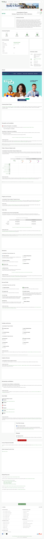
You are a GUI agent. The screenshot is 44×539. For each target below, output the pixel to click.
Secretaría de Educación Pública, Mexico (28, 127)
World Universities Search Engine (30, 478)
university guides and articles (8, 480)
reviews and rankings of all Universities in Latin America (14, 487)
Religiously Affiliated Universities (27, 526)
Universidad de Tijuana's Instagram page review (8, 409)
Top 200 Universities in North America (7, 512)
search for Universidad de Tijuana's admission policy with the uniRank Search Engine (22, 272)
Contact (18, 536)
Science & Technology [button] (6, 171)
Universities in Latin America (6, 523)
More (22, 1)
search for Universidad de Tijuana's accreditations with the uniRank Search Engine (22, 137)
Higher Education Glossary (26, 527)
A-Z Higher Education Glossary (21, 489)
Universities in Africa (5, 526)
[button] (14, 160)
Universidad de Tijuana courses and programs (16, 200)
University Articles (25, 522)
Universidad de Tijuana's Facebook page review (8, 401)
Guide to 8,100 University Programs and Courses (10, 481)
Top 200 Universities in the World (6, 511)
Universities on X (25, 512)
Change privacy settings (29, 536)
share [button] (40, 14)
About (13, 536)
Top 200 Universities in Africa (6, 516)
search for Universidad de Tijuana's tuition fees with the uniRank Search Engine (22, 227)
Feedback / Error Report (22, 504)
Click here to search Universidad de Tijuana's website (9, 106)
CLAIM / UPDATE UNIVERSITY (22, 440)
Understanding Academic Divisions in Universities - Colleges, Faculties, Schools (18, 365)
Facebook (4, 533)
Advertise (21, 536)
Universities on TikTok (25, 516)
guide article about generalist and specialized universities (27, 178)
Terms (23, 536)
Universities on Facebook (26, 511)
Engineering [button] (7, 173)
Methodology (15, 536)
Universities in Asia (5, 527)
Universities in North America (6, 522)
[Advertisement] (8, 22)
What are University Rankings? (8, 483)
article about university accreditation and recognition (21, 141)
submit (23, 437)
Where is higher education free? (8, 482)
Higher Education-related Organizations (27, 523)
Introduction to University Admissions (16, 276)
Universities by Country (17, 1)
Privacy (25, 536)
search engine (38, 200)
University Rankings (10, 1)
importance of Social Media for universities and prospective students (32, 418)
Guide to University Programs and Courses (14, 204)
